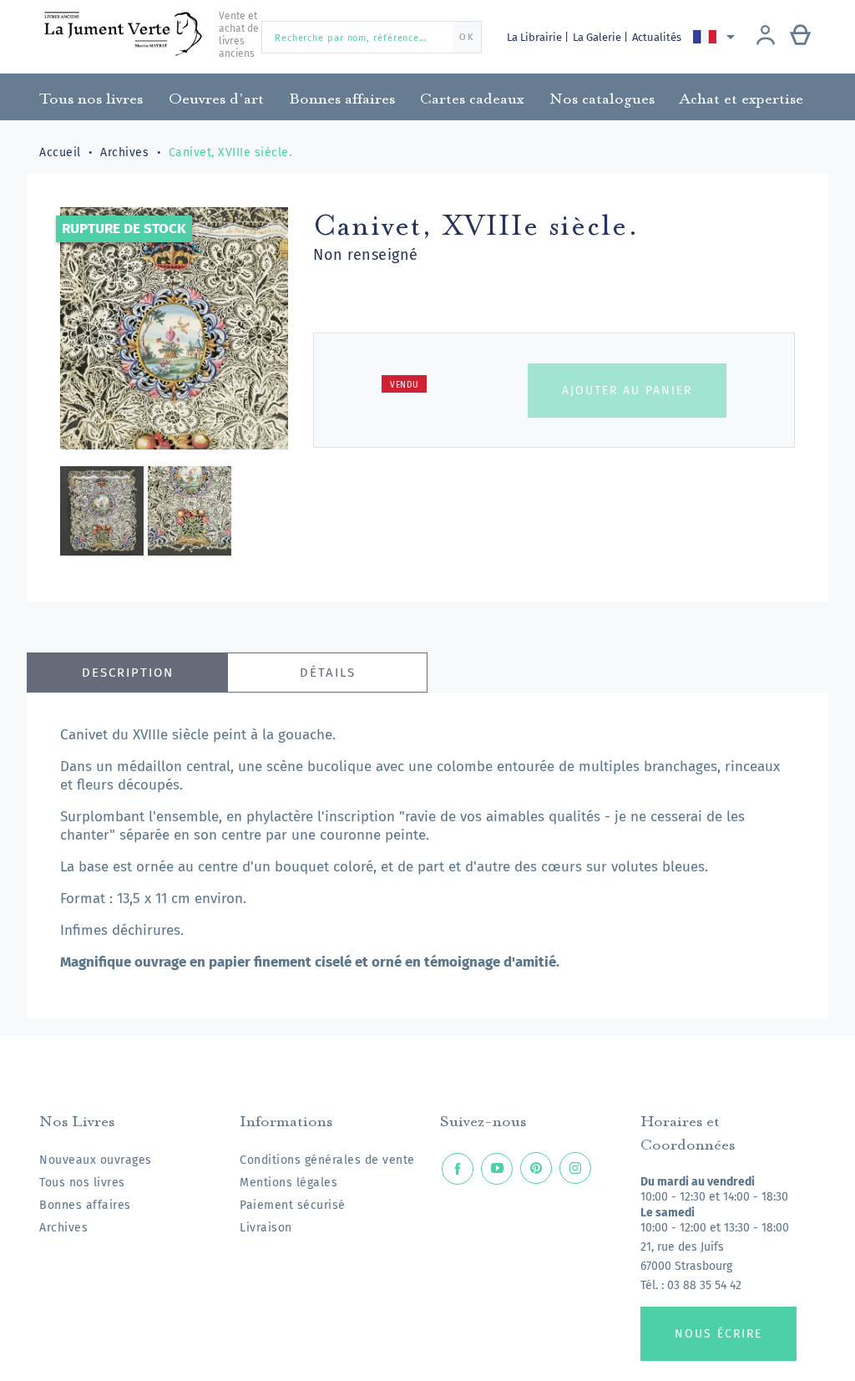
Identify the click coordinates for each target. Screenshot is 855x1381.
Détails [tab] (328, 672)
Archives (63, 1228)
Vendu (404, 385)
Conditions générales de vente (327, 1160)
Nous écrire (718, 1334)
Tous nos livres (82, 1182)
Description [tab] (128, 672)
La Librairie (535, 37)
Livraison (266, 1228)
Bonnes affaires (85, 1205)
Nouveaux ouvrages (95, 1160)
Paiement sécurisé (293, 1205)
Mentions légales (288, 1182)
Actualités (656, 37)
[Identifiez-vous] (765, 36)
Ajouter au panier (627, 390)
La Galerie (598, 37)
